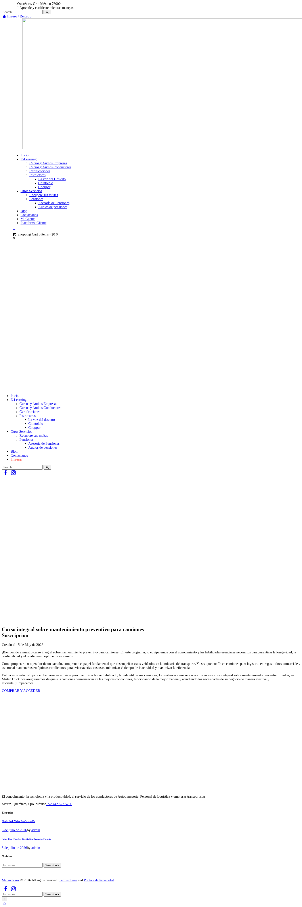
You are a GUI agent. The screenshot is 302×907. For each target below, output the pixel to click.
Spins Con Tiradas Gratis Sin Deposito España (26, 839)
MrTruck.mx (10, 880)
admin (35, 830)
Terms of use (68, 880)
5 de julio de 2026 (14, 830)
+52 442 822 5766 (59, 804)
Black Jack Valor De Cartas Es (18, 821)
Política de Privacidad (99, 880)
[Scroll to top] (4, 903)
